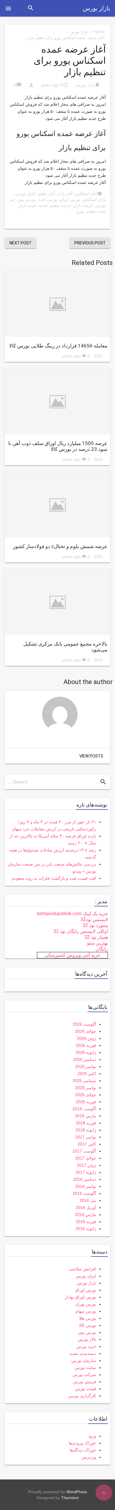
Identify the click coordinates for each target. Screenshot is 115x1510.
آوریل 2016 (86, 1207)
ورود (92, 1436)
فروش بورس (84, 1381)
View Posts (91, 756)
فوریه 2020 (86, 1101)
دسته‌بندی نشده (83, 1353)
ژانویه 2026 (85, 1052)
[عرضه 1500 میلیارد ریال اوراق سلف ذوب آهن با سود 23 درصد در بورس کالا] (57, 401)
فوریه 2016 (86, 1221)
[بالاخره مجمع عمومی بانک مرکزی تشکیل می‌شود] (57, 602)
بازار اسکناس (94, 199)
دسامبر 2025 (84, 1059)
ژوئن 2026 (86, 1038)
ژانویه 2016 (85, 1228)
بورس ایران (70, 199)
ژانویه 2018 (85, 1130)
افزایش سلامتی (82, 1269)
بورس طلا (87, 1318)
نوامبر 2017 (85, 1137)
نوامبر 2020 (85, 1087)
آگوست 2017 (84, 1151)
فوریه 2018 (86, 1123)
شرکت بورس (84, 1374)
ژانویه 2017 (85, 1172)
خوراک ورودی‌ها (82, 1443)
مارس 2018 (85, 1115)
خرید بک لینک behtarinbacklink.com (72, 913)
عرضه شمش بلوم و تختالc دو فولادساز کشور (60, 546)
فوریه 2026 (86, 1045)
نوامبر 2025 (85, 1066)
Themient (70, 1497)
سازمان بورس (83, 1360)
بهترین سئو (97, 942)
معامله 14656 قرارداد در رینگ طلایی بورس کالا (58, 346)
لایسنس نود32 (94, 919)
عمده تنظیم (96, 211)
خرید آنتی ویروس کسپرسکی (72, 955)
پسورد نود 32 (95, 925)
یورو (80, 211)
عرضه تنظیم (60, 205)
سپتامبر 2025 (84, 1080)
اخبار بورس (25, 193)
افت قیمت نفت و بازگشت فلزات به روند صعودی (54, 878)
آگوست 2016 (84, 1193)
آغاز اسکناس (86, 193)
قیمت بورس (85, 1388)
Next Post (20, 243)
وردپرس (89, 1457)
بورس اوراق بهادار (80, 1297)
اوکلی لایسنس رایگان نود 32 (80, 931)
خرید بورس (86, 1346)
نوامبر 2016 (85, 1186)
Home (99, 32)
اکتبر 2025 (87, 1073)
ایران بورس (86, 1276)
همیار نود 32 (96, 937)
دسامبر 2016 (84, 1179)
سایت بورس (85, 1367)
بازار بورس (96, 8)
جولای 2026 (85, 1031)
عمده (43, 205)
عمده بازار (28, 205)
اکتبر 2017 (87, 1144)
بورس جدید (48, 199)
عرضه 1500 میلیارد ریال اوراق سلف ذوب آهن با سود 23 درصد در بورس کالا (57, 446)
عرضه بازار (83, 205)
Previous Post (90, 243)
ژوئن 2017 (86, 1165)
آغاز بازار (65, 193)
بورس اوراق (85, 1290)
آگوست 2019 (84, 1108)
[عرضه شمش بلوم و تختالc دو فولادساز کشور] (57, 505)
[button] (8, 8)
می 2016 (88, 1200)
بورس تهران (85, 1304)
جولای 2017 (85, 1158)
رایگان (102, 948)
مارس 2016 (85, 1214)
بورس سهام (85, 1311)
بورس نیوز (27, 199)
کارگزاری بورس (82, 1395)
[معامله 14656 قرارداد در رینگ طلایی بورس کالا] (57, 304)
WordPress (76, 1491)
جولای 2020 (85, 1094)
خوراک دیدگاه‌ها (83, 1450)
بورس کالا (87, 1325)
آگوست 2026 (84, 1024)
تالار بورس (87, 1339)
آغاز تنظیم (46, 193)
